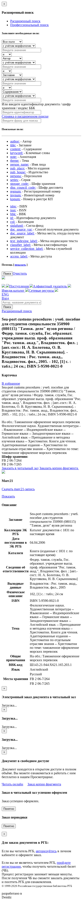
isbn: (13, 206)
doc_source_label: (22, 233)
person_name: (19, 164)
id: (12, 218)
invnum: (15, 195)
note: (13, 157)
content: (15, 149)
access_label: (19, 256)
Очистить (20, 273)
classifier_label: (20, 245)
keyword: (16, 153)
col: (12, 222)
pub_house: (18, 172)
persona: (15, 176)
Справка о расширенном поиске (25, 116)
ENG (5, 294)
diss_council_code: (23, 187)
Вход (5, 298)
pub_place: (17, 168)
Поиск (7, 273)
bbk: (13, 214)
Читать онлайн (12, 784)
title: (13, 145)
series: (14, 180)
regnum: (15, 191)
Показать (8, 496)
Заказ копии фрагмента (44, 784)
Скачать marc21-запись (18, 489)
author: (15, 141)
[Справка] (56, 290)
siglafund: (16, 225)
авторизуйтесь (46, 851)
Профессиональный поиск (29, 25)
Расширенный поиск (25, 21)
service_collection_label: (26, 248)
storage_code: (19, 184)
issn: (13, 210)
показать (20, 264)
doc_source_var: (21, 229)
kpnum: (15, 199)
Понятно (8, 808)
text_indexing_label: (23, 241)
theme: (14, 160)
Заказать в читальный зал (20, 468)
